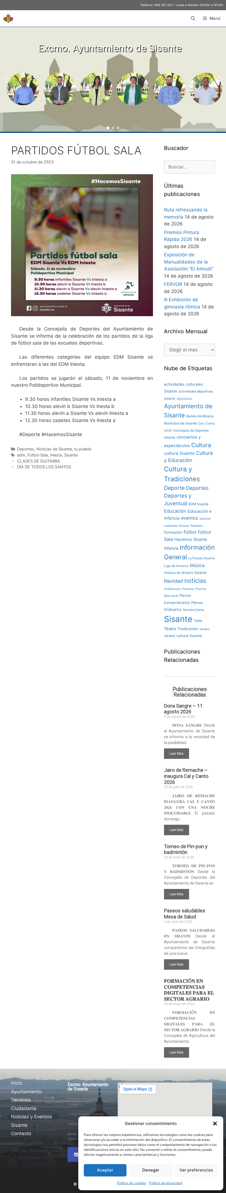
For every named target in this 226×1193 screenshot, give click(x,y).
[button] (215, 1123)
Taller (198, 621)
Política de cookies (131, 1183)
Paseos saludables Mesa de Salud (184, 914)
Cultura (201, 445)
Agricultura (184, 399)
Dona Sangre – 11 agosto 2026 (183, 709)
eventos (189, 518)
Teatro (170, 628)
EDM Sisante (198, 504)
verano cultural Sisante (183, 636)
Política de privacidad (165, 1183)
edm (21, 455)
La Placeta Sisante (201, 558)
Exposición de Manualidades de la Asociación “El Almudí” (188, 262)
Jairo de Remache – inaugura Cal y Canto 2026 (186, 776)
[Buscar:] (189, 167)
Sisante (71, 455)
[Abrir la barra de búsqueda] (193, 18)
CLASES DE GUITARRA (38, 461)
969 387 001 (163, 5)
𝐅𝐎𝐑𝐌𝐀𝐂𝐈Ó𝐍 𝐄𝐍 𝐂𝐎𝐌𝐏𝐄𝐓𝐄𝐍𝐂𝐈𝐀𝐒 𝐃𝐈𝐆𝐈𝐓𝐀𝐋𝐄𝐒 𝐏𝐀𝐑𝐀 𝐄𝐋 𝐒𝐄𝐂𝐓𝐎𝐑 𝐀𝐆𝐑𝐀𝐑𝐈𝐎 (189, 990)
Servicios (21, 1100)
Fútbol (190, 532)
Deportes (25, 449)
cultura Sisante (179, 453)
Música (197, 565)
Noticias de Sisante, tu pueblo (64, 449)
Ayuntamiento (26, 1091)
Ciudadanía (23, 1108)
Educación (175, 511)
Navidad (173, 581)
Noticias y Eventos (31, 1116)
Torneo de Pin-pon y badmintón (186, 849)
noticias (195, 580)
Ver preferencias (196, 1170)
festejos (196, 526)
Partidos (188, 589)
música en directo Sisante (185, 573)
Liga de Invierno (176, 566)
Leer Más (177, 754)
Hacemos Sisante (190, 539)
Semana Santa (193, 610)
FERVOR (173, 284)
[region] (113, 79)
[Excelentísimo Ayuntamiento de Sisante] (8, 18)
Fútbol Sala (38, 455)
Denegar (150, 1170)
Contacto (21, 1133)
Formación (173, 532)
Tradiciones (187, 629)
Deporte (174, 488)
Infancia (171, 548)
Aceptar (105, 1170)
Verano (204, 629)
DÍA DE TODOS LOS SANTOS (44, 466)
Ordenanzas (172, 589)
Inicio (16, 1083)
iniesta (56, 455)
